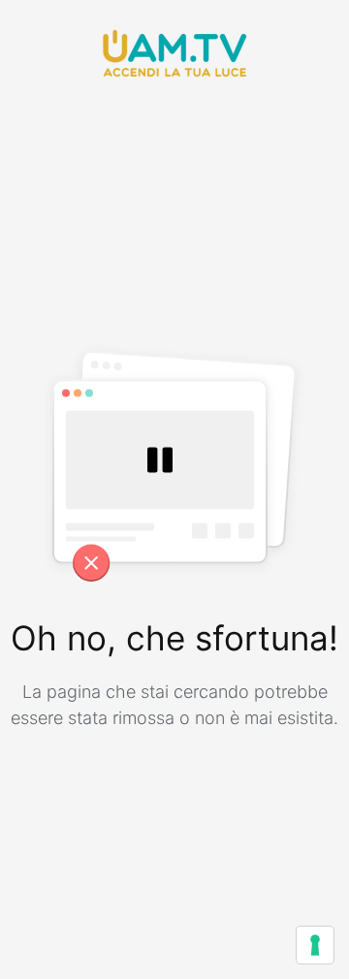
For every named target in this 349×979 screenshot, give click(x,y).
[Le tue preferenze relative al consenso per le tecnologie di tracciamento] (315, 945)
